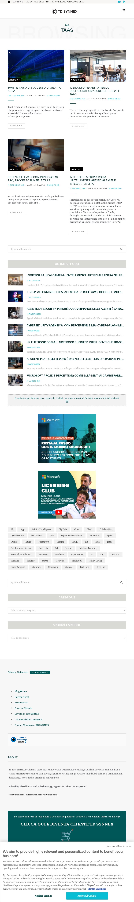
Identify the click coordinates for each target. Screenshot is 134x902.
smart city (77, 560)
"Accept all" (24, 875)
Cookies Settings (40, 672)
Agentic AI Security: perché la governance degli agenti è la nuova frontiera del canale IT (57, 2)
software (36, 567)
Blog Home (21, 691)
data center (36, 535)
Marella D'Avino (36, 96)
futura (28, 542)
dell (52, 535)
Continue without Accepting (119, 846)
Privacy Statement (18, 672)
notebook (59, 554)
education (94, 535)
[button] (123, 11)
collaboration (106, 529)
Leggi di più (16, 126)
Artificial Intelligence (41, 529)
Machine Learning (88, 548)
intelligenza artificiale (21, 548)
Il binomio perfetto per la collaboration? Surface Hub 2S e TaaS (95, 91)
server (45, 560)
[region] (67, 872)
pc (92, 554)
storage (68, 567)
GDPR (74, 542)
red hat (115, 554)
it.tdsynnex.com (16, 794)
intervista (43, 548)
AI (12, 529)
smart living (96, 560)
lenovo (68, 548)
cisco (76, 529)
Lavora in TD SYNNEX (27, 713)
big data (63, 529)
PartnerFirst (22, 697)
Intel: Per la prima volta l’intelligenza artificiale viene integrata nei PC (93, 180)
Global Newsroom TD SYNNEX (32, 725)
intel (109, 542)
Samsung (15, 560)
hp (86, 542)
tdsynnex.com (50, 794)
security (31, 560)
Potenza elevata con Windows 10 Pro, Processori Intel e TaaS (33, 179)
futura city (44, 542)
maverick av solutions (21, 554)
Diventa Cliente (23, 708)
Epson (110, 535)
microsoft (43, 554)
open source (77, 554)
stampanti (53, 567)
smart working (18, 567)
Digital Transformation (71, 535)
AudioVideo (77, 80)
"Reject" (91, 885)
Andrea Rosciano (97, 188)
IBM (97, 542)
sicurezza (60, 560)
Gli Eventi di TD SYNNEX (28, 719)
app (22, 529)
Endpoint (14, 80)
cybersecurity (17, 535)
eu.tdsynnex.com (34, 794)
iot (56, 548)
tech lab (101, 567)
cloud (89, 529)
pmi (102, 554)
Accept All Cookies (87, 895)
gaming (60, 542)
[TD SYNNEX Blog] (64, 11)
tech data (84, 567)
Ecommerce (21, 702)
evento (14, 542)
